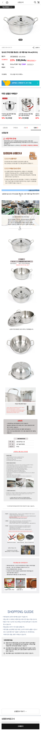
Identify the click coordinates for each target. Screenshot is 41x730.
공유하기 (37, 47)
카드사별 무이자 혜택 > (16, 74)
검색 (35, 2)
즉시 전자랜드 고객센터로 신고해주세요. (29, 145)
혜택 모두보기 (31, 60)
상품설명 (5, 128)
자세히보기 (30, 64)
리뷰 (26, 128)
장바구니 (38, 2)
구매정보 (15, 128)
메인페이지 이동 (7, 2)
